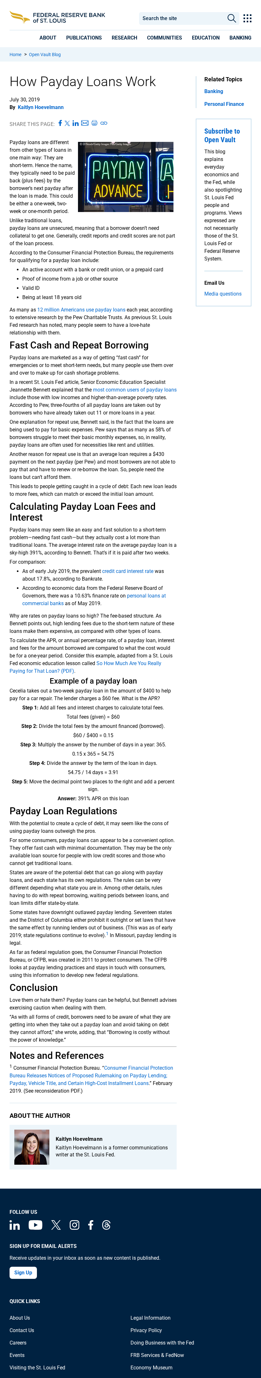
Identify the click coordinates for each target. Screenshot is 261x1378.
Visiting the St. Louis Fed (37, 1368)
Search (231, 18)
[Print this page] (94, 123)
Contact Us (22, 1330)
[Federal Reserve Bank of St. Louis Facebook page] (90, 1228)
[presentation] (47, 38)
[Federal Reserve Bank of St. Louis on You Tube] (35, 1228)
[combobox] (181, 18)
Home (15, 54)
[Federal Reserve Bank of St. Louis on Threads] (106, 1228)
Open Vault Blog (45, 54)
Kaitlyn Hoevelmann (41, 107)
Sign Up (23, 1273)
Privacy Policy (146, 1330)
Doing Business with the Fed (162, 1343)
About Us (20, 1318)
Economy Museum (151, 1368)
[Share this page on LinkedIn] (75, 123)
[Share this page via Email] (85, 123)
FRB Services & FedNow (157, 1355)
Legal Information (150, 1318)
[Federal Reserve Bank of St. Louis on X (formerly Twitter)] (56, 1228)
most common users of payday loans (135, 390)
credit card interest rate (127, 571)
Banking (213, 91)
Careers (18, 1343)
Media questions (223, 294)
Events (17, 1355)
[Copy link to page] (104, 123)
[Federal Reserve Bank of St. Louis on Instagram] (74, 1228)
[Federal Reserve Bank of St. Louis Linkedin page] (15, 1228)
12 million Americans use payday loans (81, 310)
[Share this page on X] (67, 123)
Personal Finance (224, 104)
